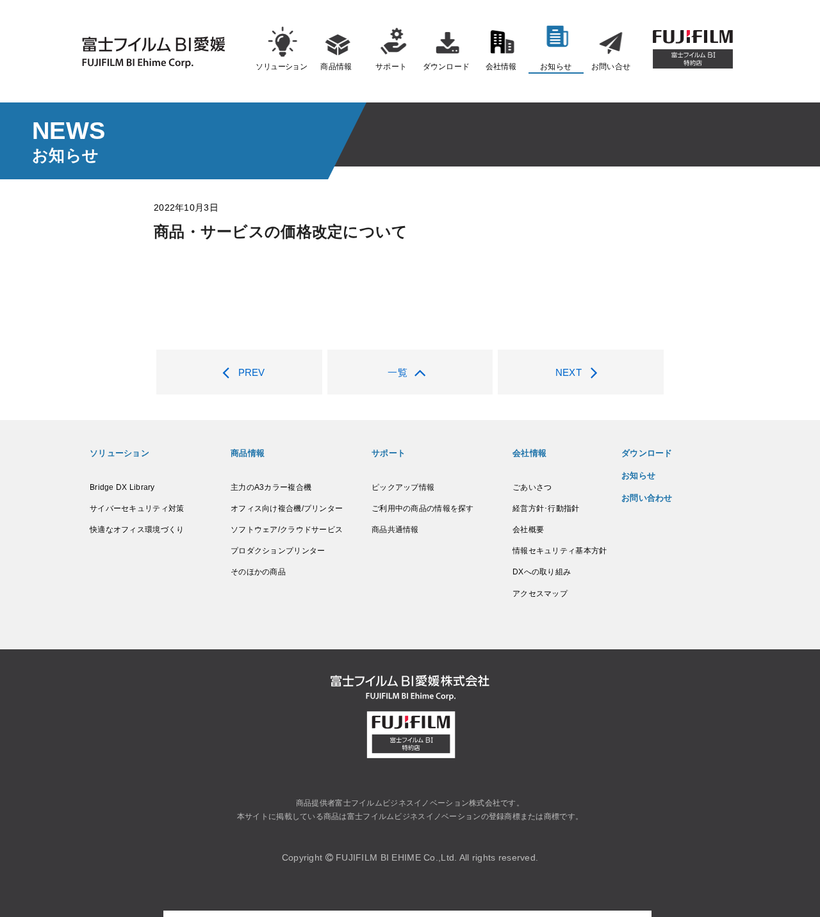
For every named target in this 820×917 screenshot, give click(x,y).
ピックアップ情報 (403, 487)
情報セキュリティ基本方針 (559, 550)
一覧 (397, 372)
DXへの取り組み (541, 571)
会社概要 (528, 529)
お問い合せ (610, 66)
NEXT (568, 372)
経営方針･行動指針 (546, 508)
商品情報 (336, 66)
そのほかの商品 (258, 571)
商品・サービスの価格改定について (280, 231)
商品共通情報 (395, 529)
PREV (251, 372)
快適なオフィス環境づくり (137, 529)
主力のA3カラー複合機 (271, 487)
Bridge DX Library (122, 487)
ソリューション (281, 66)
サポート (391, 66)
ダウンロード (446, 66)
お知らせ (555, 66)
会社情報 (501, 66)
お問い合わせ (647, 498)
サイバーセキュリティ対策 (137, 508)
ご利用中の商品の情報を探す (423, 508)
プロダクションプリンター (278, 550)
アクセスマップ (540, 593)
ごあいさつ (532, 487)
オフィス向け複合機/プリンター (287, 508)
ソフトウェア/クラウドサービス (287, 529)
